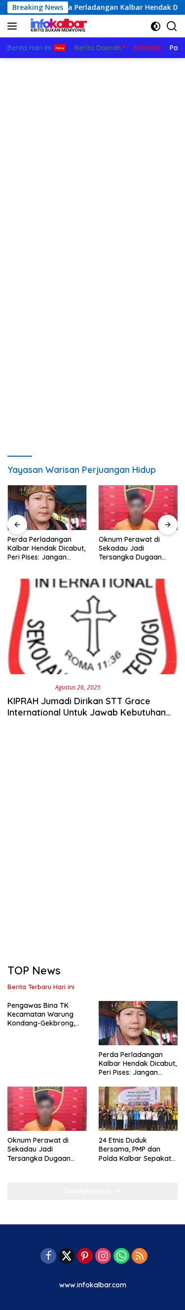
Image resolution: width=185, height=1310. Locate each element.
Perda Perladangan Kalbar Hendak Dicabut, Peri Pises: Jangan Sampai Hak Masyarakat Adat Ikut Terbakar (46, 548)
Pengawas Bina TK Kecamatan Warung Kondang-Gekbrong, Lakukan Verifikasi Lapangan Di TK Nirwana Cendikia (41, 1014)
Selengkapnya (89, 1190)
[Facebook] (48, 1256)
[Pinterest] (85, 1256)
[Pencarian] (172, 26)
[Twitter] (66, 1256)
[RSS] (140, 1256)
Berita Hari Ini (29, 687)
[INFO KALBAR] (56, 26)
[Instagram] (103, 1256)
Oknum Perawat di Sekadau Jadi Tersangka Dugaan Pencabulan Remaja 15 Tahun (136, 548)
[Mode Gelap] (155, 26)
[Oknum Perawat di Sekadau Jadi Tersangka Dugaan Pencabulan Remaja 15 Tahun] (138, 507)
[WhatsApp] (121, 1256)
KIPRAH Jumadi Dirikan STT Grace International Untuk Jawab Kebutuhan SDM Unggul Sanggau (86, 712)
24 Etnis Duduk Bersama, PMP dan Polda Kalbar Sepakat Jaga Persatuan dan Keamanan (135, 1149)
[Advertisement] (92, 155)
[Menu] (14, 26)
